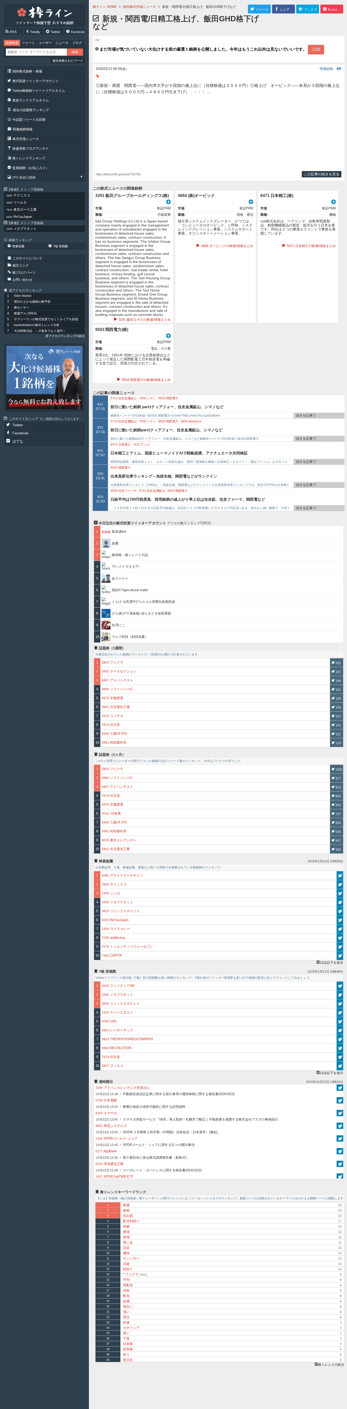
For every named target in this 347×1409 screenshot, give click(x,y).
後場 (126, 1232)
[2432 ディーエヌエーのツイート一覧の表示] (340, 1012)
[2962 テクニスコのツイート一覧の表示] (340, 884)
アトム (141, 444)
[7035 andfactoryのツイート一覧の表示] (340, 937)
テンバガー (131, 1258)
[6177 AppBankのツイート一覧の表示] (340, 1151)
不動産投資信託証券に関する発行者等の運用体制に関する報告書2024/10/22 (165, 1094)
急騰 (117, 543)
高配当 (128, 1285)
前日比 (128, 1360)
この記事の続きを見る (321, 174)
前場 (126, 1237)
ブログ (77, 43)
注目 (126, 1248)
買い (126, 1333)
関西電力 (168, 398)
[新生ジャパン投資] (44, 377)
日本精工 (121, 444)
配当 (126, 1296)
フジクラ (135, 1274)
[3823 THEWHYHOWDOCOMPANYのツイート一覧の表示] (340, 1039)
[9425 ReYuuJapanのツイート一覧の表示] (340, 920)
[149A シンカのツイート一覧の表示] (340, 893)
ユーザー (45, 43)
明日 (126, 1317)
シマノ (147, 398)
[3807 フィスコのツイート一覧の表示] (340, 1066)
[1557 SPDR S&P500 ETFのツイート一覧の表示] (340, 1176)
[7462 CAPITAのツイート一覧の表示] (340, 955)
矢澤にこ (118, 625)
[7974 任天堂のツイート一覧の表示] (340, 1057)
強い (126, 1312)
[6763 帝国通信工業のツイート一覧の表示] (340, 1164)
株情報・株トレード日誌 (130, 555)
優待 (126, 1253)
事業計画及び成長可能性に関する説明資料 (140, 1107)
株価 (126, 1205)
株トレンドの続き (331, 1365)
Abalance (191, 421)
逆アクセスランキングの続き (65, 336)
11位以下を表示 (331, 962)
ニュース (62, 43)
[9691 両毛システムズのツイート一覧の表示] (340, 1126)
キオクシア (131, 1328)
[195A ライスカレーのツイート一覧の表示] (340, 929)
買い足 (128, 1242)
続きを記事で (306, 415)
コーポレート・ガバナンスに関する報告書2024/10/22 (149, 1170)
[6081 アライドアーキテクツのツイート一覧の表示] (340, 875)
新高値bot (119, 531)
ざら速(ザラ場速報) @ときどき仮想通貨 (141, 613)
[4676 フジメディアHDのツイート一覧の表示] (340, 986)
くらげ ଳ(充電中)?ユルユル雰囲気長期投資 (143, 602)
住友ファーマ (124, 491)
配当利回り (131, 1221)
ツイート (28, 43)
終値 (126, 1322)
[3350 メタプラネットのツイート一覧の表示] (340, 902)
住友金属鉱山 (124, 398)
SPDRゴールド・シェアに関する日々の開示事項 (145, 1145)
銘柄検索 (12, 43)
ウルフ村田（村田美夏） (130, 637)
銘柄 (126, 1210)
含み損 (128, 1216)
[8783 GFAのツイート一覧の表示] (340, 1021)
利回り (128, 1269)
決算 (126, 1290)
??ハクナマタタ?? (125, 567)
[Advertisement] (218, 133)
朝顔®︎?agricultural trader (130, 590)
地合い (128, 1306)
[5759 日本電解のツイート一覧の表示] (340, 1100)
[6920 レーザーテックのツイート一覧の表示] (340, 1030)
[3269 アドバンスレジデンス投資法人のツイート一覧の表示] (340, 1087)
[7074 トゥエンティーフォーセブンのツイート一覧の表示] (340, 946)
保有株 (128, 1349)
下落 (126, 1338)
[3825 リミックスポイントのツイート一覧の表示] (340, 911)
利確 (126, 1226)
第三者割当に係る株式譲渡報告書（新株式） (142, 1157)
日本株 (128, 1344)
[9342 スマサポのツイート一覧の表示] (340, 1113)
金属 (126, 1301)
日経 (126, 1264)
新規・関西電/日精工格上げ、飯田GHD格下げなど (176, 22)
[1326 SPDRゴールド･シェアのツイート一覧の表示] (340, 1138)
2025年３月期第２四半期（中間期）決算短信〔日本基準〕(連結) (157, 1132)
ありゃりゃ (120, 578)
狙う (126, 1354)
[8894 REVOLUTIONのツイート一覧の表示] (340, 1048)
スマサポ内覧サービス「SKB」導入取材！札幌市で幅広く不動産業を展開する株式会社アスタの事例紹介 (187, 1119)
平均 (126, 1280)
